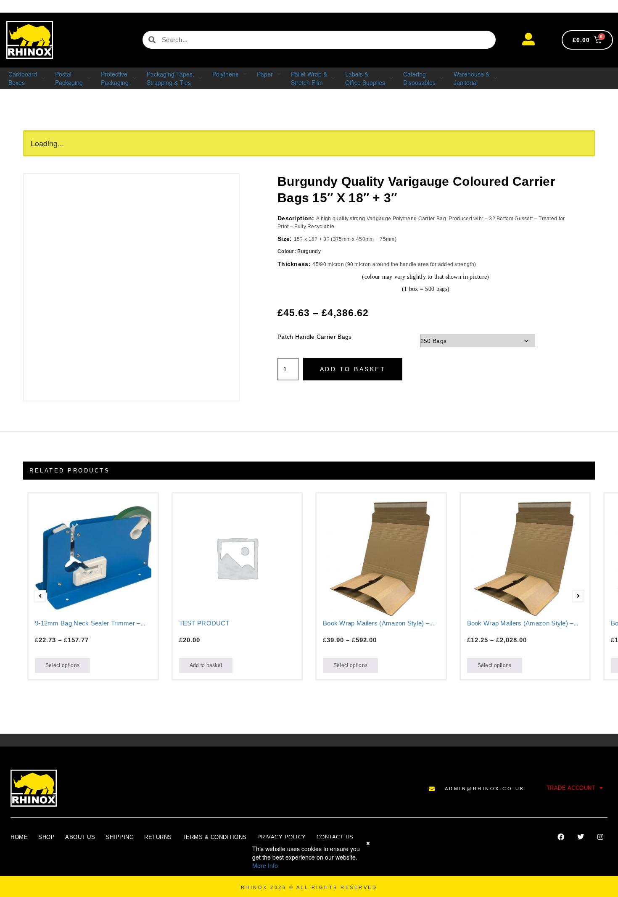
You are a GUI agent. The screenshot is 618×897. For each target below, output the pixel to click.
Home (19, 837)
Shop (46, 837)
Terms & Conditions (214, 837)
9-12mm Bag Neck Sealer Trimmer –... (90, 623)
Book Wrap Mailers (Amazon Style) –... (379, 623)
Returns (158, 837)
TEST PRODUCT (204, 623)
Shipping (120, 837)
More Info (265, 865)
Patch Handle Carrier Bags (314, 336)
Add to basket (353, 369)
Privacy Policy (281, 837)
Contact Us (335, 837)
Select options (62, 665)
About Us (80, 837)
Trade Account (571, 788)
